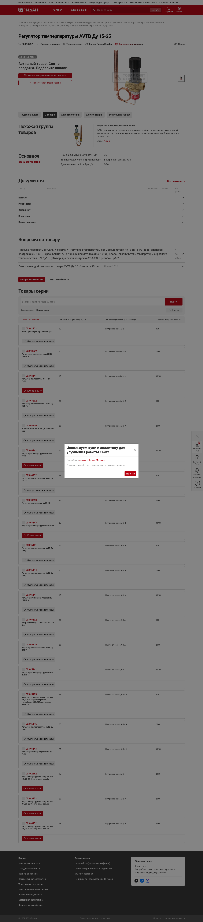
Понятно (130, 474)
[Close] (135, 450)
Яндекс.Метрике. (96, 460)
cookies (82, 460)
